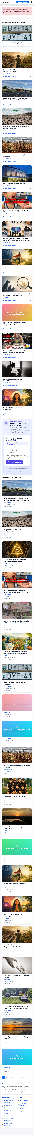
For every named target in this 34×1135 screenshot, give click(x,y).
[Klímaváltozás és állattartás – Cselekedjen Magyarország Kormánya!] (17, 65)
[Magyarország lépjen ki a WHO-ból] (17, 261)
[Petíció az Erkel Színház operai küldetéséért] (17, 177)
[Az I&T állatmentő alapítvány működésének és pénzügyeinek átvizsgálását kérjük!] (17, 289)
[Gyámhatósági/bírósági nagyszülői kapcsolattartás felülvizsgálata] (17, 374)
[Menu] (31, 2)
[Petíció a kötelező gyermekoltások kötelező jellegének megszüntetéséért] (17, 205)
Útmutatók (6, 1097)
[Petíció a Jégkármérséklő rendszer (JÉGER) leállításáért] (17, 150)
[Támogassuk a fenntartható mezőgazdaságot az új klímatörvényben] (17, 121)
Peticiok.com (5, 2)
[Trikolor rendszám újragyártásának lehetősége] (17, 37)
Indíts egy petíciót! (23, 2)
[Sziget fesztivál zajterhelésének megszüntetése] (17, 402)
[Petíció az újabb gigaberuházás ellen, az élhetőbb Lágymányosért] (17, 317)
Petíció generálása (15, 462)
